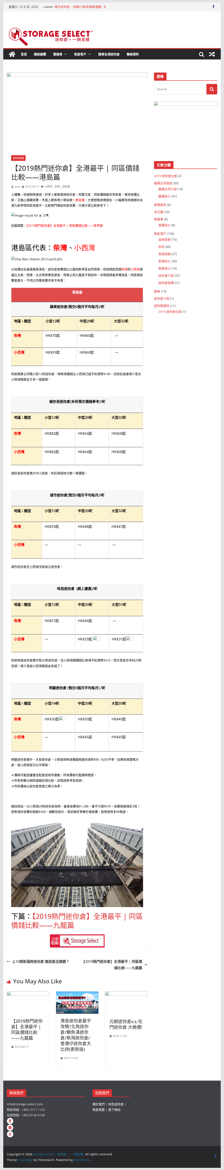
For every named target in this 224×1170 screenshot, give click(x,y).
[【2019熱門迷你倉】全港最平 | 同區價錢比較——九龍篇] (28, 994)
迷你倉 (66, 186)
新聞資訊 (160, 205)
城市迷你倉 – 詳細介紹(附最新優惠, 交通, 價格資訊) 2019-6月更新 (80, 9)
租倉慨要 (99, 1109)
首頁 (24, 54)
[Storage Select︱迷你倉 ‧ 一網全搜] (12, 54)
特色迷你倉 (116, 1104)
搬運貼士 (164, 196)
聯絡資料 (133, 54)
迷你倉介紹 (166, 275)
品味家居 (164, 239)
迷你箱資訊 (161, 306)
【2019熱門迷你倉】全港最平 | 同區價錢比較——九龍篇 (77, 920)
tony (17, 186)
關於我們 (99, 1104)
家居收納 (164, 254)
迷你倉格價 (18, 158)
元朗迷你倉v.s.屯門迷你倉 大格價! (125, 1024)
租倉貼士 (164, 268)
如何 (161, 247)
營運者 (57, 54)
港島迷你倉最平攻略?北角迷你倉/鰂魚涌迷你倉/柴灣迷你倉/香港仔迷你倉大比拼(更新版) (75, 1035)
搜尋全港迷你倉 (109, 54)
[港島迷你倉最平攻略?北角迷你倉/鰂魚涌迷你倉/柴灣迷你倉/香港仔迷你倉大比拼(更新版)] (77, 994)
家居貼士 (164, 261)
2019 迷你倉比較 (165, 176)
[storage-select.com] (77, 937)
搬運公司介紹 (167, 189)
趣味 (157, 291)
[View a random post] (212, 54)
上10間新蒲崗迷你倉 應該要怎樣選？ (40, 961)
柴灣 (57, 186)
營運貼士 (164, 225)
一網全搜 (78, 200)
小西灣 (48, 186)
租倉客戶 (80, 54)
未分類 (158, 212)
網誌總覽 (40, 54)
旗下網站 (114, 1109)
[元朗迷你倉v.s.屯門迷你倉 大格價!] (126, 994)
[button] (64, 54)
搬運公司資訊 (163, 183)
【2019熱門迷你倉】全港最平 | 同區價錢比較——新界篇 (64, 225)
